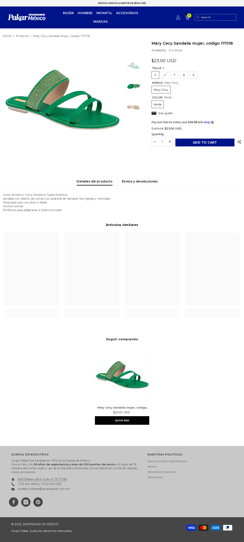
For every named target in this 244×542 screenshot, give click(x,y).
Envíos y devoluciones (140, 181)
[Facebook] (13, 502)
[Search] (198, 17)
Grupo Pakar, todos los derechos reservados (41, 531)
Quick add (122, 420)
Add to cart (205, 142)
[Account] (178, 17)
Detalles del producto (94, 181)
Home (7, 36)
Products (22, 36)
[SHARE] (237, 141)
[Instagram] (25, 502)
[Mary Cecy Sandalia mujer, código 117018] (122, 375)
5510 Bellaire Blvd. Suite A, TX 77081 (42, 479)
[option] (62, 99)
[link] (31, 311)
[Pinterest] (38, 502)
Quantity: (158, 134)
